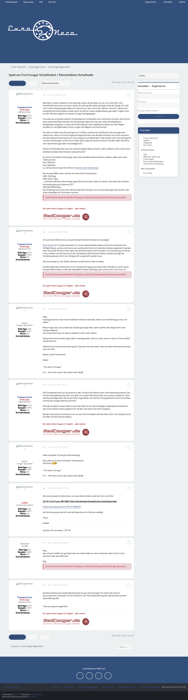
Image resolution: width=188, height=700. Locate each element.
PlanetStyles (36, 694)
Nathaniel (24, 544)
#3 (44, 309)
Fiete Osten (48, 245)
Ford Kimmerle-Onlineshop (86, 168)
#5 (44, 447)
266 (29, 509)
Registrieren (159, 86)
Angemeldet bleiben (149, 111)
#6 (44, 488)
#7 (44, 543)
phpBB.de (33, 697)
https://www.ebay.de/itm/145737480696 (62, 507)
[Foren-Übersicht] (42, 29)
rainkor (25, 323)
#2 (44, 232)
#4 (44, 385)
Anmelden (143, 86)
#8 (44, 585)
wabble (24, 503)
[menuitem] (181, 2)
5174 (29, 116)
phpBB (16, 694)
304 (29, 329)
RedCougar (25, 110)
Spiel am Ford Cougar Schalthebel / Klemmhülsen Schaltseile (51, 75)
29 (29, 550)
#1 (44, 95)
